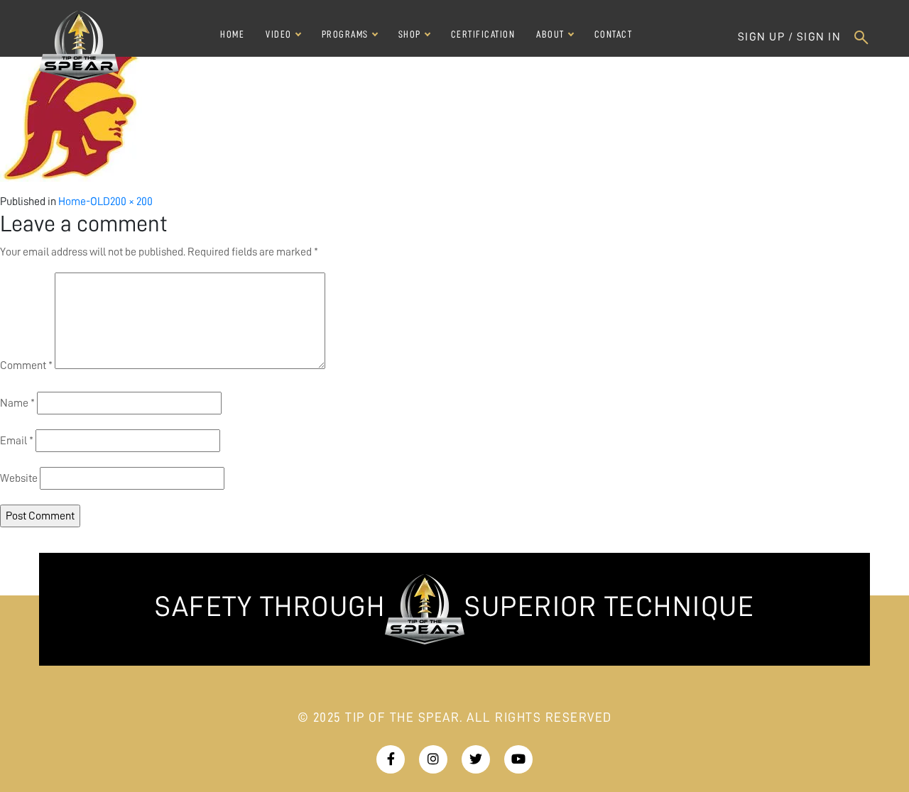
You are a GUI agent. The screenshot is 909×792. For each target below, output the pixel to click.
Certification (483, 34)
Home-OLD (84, 201)
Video (279, 34)
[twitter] (390, 760)
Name (17, 403)
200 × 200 (131, 201)
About (550, 34)
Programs (345, 34)
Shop (409, 34)
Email (16, 440)
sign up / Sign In (790, 37)
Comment (26, 365)
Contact (613, 34)
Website (19, 478)
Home (232, 34)
